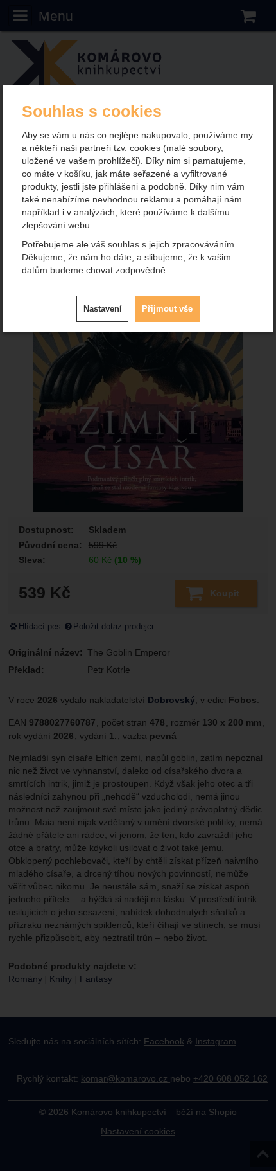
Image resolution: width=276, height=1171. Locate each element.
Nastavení (102, 309)
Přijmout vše (167, 309)
